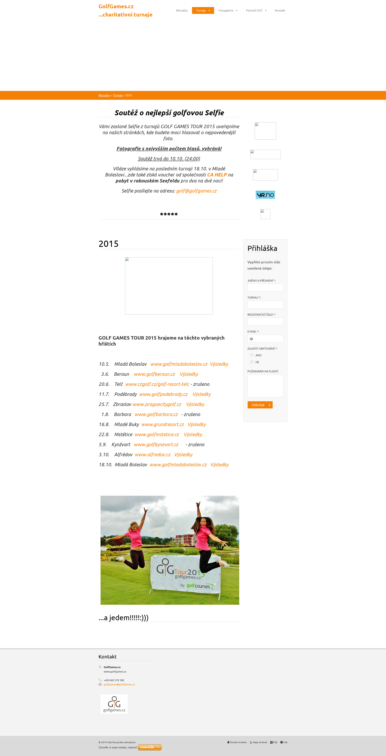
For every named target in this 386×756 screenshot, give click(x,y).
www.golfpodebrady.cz (163, 394)
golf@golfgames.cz (196, 191)
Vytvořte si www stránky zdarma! (118, 747)
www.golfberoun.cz (154, 374)
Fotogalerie (226, 10)
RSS (275, 742)
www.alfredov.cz (152, 454)
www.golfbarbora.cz (156, 414)
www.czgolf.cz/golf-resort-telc (157, 384)
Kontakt (280, 10)
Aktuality (182, 10)
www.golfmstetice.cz (158, 434)
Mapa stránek (260, 742)
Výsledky (219, 364)
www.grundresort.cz (163, 424)
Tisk (285, 742)
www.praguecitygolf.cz (159, 404)
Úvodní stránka (238, 742)
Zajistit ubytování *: (262, 348)
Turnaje (201, 10)
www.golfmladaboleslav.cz (180, 364)
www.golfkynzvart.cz (155, 444)
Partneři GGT (254, 10)
